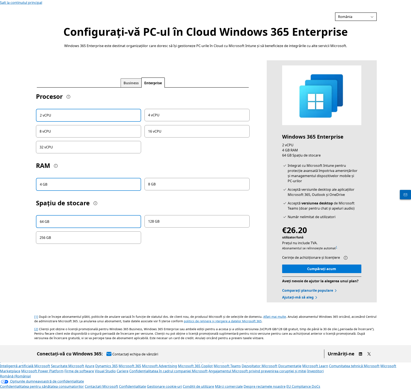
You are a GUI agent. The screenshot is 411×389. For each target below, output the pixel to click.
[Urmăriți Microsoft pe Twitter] (369, 354)
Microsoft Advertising (159, 366)
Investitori (315, 371)
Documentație (289, 366)
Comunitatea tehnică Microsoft (354, 366)
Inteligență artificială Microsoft (25, 366)
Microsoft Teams (227, 366)
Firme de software (79, 371)
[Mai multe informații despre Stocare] (96, 203)
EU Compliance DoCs (303, 386)
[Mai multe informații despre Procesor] (69, 97)
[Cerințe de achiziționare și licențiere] (346, 258)
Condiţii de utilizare (198, 386)
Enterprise (153, 83)
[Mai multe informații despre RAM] (57, 166)
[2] (36, 329)
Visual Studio (105, 371)
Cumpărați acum (321, 268)
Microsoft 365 (130, 366)
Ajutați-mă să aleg (298, 297)
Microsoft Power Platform (42, 371)
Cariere (122, 371)
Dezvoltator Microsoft (259, 366)
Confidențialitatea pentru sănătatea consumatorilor (42, 386)
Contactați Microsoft (101, 386)
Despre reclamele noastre (265, 386)
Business (131, 83)
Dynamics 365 (106, 366)
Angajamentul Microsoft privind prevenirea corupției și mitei (257, 371)
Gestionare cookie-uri (164, 386)
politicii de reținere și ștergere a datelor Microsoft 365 (223, 321)
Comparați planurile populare (307, 290)
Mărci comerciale (229, 386)
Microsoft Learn (315, 366)
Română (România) (15, 376)
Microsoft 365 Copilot (195, 366)
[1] (36, 317)
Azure (89, 366)
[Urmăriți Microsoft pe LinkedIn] (360, 354)
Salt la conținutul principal (21, 2)
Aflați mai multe (274, 317)
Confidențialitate (132, 386)
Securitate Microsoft (67, 366)
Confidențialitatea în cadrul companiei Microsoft (168, 371)
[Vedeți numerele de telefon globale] (405, 194)
